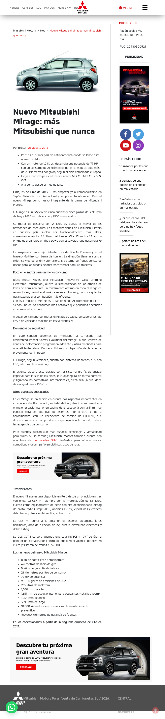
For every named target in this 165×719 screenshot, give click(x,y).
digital (22, 147)
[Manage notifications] (155, 710)
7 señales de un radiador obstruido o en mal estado (132, 203)
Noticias (15, 7)
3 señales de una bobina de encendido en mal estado (133, 184)
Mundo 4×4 (64, 7)
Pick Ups (49, 7)
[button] (12, 707)
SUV (38, 7)
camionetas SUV (45, 440)
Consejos (28, 7)
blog (42, 30)
